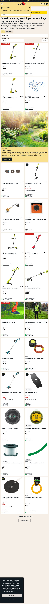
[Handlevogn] (47, 4)
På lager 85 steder (29, 335)
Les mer (33, 28)
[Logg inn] (44, 4)
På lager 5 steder (29, 474)
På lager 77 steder (6, 299)
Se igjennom (12, 599)
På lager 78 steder (6, 109)
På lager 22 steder (29, 109)
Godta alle (11, 595)
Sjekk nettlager (29, 195)
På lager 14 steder (29, 196)
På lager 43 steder (29, 369)
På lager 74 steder (6, 74)
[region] (12, 590)
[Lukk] (22, 579)
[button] (24, 35)
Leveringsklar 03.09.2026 (7, 229)
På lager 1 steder (29, 230)
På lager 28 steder (6, 369)
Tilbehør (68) (9, 31)
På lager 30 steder (29, 265)
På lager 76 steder (6, 230)
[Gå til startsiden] (22, 4)
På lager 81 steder (6, 265)
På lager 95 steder (29, 299)
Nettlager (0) (5, 334)
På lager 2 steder (6, 512)
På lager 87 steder (29, 512)
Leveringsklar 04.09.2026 (7, 73)
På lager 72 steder (29, 440)
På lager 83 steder (29, 74)
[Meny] (2, 4)
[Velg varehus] (41, 4)
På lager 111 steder (6, 196)
